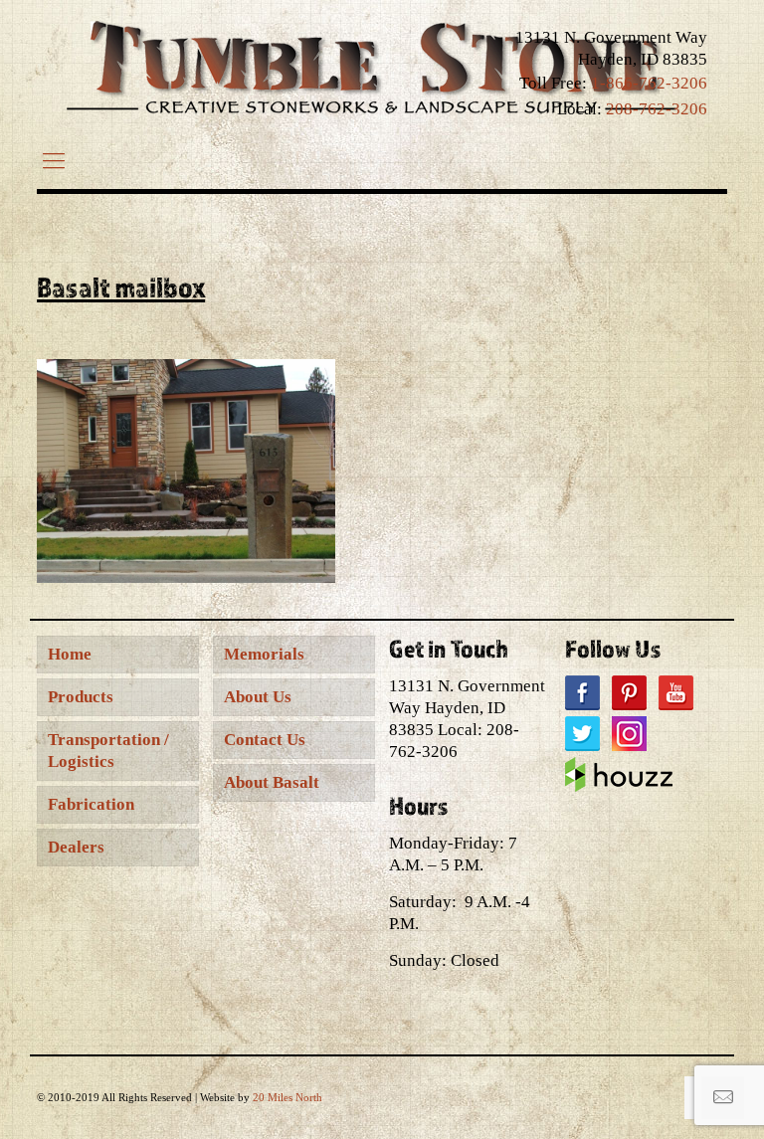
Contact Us (264, 739)
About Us (257, 696)
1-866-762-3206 (649, 83)
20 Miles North (287, 1097)
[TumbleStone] (372, 66)
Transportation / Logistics (108, 750)
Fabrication (91, 804)
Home (70, 654)
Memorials (264, 654)
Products (80, 696)
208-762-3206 (656, 108)
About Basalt (271, 782)
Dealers (76, 847)
